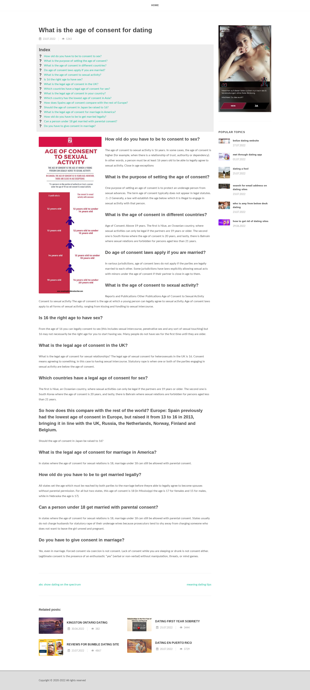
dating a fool (240, 168)
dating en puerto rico (173, 642)
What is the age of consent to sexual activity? (72, 74)
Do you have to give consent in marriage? (70, 126)
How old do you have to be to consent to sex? (73, 56)
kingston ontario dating (87, 622)
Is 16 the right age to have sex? (63, 79)
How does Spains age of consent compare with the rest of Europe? (86, 102)
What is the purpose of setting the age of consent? (75, 60)
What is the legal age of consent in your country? (75, 93)
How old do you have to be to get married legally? (75, 116)
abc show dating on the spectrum (60, 584)
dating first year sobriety (177, 621)
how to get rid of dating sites (250, 221)
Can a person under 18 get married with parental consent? (80, 121)
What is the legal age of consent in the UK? (71, 84)
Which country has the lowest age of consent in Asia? (77, 98)
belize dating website (246, 140)
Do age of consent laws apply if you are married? (74, 70)
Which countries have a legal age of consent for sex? (77, 88)
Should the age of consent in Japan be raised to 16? (76, 107)
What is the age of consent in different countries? (75, 65)
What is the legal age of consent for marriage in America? (80, 112)
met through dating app (247, 154)
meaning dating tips (199, 584)
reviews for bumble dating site (93, 644)
